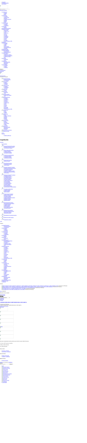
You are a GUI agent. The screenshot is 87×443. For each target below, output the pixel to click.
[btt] (7, 334)
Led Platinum (6, 36)
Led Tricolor (6, 37)
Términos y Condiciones (6, 356)
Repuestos (5, 63)
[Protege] (7, 314)
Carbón (5, 44)
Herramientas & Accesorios (6, 28)
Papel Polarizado (4, 42)
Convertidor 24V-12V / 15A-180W (20, 288)
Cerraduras (6, 24)
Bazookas (5, 18)
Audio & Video (4, 15)
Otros (5, 60)
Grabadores (6, 67)
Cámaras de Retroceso (7, 19)
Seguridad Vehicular (5, 52)
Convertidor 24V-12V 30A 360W (19, 289)
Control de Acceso (5, 22)
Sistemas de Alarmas (7, 79)
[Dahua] (7, 330)
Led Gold (5, 34)
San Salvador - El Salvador (6, 351)
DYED (5, 45)
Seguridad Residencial (5, 50)
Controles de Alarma (7, 56)
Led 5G (5, 103)
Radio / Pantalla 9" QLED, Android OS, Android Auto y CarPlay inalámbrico (40, 286)
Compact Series (6, 31)
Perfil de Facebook (5, 360)
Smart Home (4, 58)
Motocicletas (6, 128)
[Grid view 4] (2, 296)
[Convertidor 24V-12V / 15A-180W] (8, 288)
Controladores (6, 25)
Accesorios (6, 16)
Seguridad (5, 48)
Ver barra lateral (2, 294)
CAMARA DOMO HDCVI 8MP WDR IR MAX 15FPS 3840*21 (13, 302)
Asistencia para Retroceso (8, 55)
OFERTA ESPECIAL (7, 135)
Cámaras (5, 66)
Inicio (1, 291)
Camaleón (5, 43)
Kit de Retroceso (6, 241)
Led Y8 (5, 39)
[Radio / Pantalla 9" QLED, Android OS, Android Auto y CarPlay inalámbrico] (15, 286)
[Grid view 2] (0, 296)
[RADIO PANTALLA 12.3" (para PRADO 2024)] (10, 287)
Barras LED (6, 30)
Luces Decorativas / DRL (8, 41)
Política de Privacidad (5, 355)
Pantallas (5, 20)
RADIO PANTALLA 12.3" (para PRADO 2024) (27, 287)
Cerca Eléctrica (6, 51)
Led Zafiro (5, 40)
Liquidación (4, 281)
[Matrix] (7, 318)
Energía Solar (4, 26)
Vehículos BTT (4, 61)
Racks (5, 14)
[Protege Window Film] (4, 310)
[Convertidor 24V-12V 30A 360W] (8, 289)
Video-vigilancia (4, 64)
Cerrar (1, 221)
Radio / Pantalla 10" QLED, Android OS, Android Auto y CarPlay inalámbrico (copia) (44, 285)
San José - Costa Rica (5, 350)
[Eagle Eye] (7, 325)
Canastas (5, 12)
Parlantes (5, 118)
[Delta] (1, 326)
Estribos (5, 13)
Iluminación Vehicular (5, 29)
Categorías (1, 142)
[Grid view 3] (1, 296)
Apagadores (6, 59)
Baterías (5, 27)
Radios (5, 114)
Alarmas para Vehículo (7, 54)
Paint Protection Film (7, 47)
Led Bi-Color (6, 32)
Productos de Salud (5, 49)
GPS (5, 57)
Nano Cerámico (6, 46)
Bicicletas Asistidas (7, 127)
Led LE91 (5, 35)
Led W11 (5, 38)
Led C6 (5, 33)
